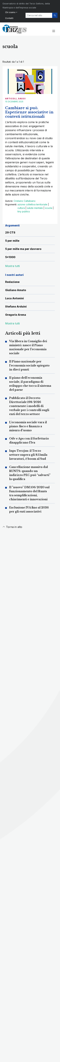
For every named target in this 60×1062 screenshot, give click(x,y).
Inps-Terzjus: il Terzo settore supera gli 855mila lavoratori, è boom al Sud (28, 454)
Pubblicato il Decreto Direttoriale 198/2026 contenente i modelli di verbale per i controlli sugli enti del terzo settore (29, 406)
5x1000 (10, 257)
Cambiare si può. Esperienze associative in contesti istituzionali (29, 112)
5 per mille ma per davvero (23, 249)
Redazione (12, 282)
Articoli (11, 98)
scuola (48, 208)
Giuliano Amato (15, 290)
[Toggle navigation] (54, 31)
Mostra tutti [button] (12, 266)
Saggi (22, 98)
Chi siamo (10, 12)
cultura (21, 208)
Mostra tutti (12, 323)
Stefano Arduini (16, 306)
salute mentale (35, 208)
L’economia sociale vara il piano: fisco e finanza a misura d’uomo (28, 426)
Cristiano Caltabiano (25, 200)
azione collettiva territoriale (32, 204)
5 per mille (12, 240)
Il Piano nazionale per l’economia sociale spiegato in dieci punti (29, 365)
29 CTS (10, 232)
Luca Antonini (14, 298)
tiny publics (24, 211)
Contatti (9, 18)
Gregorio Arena (15, 314)
